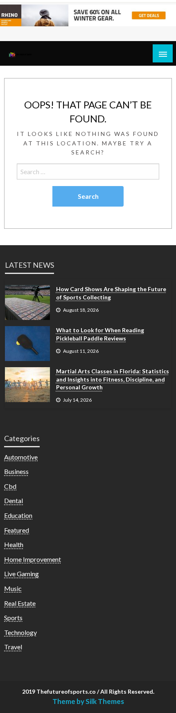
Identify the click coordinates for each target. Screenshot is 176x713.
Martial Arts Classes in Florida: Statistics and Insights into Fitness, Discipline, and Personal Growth (112, 379)
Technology (20, 632)
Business (16, 471)
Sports (13, 617)
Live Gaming (21, 573)
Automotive (21, 457)
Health (13, 544)
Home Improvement (32, 559)
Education (18, 515)
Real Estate (20, 603)
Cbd (10, 486)
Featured (16, 530)
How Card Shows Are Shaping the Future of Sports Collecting (111, 293)
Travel (13, 647)
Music (13, 588)
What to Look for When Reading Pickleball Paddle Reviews (100, 334)
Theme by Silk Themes (88, 701)
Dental (13, 500)
